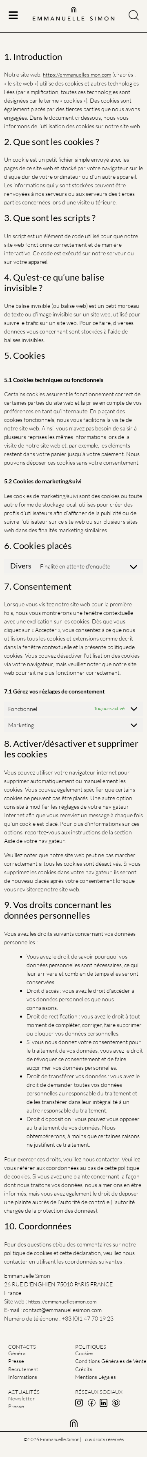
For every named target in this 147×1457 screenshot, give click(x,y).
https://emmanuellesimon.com (77, 74)
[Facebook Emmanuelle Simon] (91, 1403)
